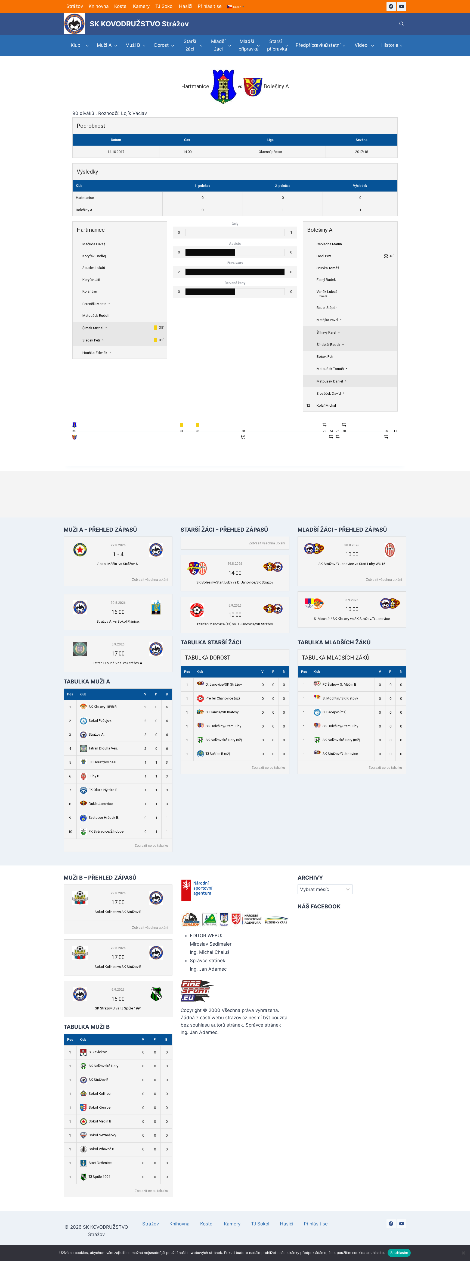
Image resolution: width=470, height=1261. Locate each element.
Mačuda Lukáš (94, 244)
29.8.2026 (234, 564)
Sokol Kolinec (99, 1093)
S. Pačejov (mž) (335, 712)
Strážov (74, 6)
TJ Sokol (164, 6)
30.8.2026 (118, 603)
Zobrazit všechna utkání (150, 580)
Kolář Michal (326, 405)
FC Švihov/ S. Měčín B (339, 684)
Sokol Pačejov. (100, 721)
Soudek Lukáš (93, 268)
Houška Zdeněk (94, 353)
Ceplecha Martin (329, 244)
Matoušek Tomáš (330, 369)
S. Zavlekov (98, 1052)
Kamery (141, 6)
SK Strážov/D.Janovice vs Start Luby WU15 (352, 564)
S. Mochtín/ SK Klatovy (340, 698)
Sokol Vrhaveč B (101, 1149)
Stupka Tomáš (328, 268)
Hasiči (185, 6)
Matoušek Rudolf (96, 315)
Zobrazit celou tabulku (151, 846)
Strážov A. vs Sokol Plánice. (118, 621)
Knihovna (99, 6)
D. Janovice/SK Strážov (224, 684)
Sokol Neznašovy (102, 1135)
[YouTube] (401, 6)
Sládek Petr (91, 340)
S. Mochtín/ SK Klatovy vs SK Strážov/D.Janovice (352, 619)
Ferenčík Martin (94, 304)
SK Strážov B (99, 1080)
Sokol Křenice (99, 1107)
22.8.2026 (118, 545)
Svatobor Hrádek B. (104, 817)
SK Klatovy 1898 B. (103, 707)
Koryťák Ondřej (94, 256)
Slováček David (329, 393)
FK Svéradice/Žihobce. (106, 831)
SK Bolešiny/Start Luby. (341, 726)
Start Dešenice (100, 1163)
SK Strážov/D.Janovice (340, 754)
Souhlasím (399, 1252)
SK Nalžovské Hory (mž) (341, 740)
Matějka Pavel (327, 320)
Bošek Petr (325, 357)
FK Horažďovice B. (103, 762)
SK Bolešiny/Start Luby (223, 726)
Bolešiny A (84, 210)
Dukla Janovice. (101, 804)
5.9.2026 (118, 644)
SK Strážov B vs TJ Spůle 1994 (118, 1008)
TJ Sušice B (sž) (218, 754)
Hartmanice (85, 198)
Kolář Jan (89, 291)
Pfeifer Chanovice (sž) (223, 698)
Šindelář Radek (328, 345)
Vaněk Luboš (327, 292)
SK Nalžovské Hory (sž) (224, 740)
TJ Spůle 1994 (99, 1177)
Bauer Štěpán (327, 308)
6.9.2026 (351, 600)
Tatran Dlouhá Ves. (103, 748)
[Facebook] (391, 6)
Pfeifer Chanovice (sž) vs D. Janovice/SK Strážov (235, 624)
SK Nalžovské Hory (103, 1066)
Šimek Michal (92, 328)
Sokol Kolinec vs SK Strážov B (118, 912)
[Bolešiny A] (74, 438)
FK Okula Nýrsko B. (103, 790)
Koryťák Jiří (91, 280)
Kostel (121, 6)
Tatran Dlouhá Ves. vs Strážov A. (118, 663)
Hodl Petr (324, 256)
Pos (70, 694)
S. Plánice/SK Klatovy (222, 712)
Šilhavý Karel (326, 332)
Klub (83, 694)
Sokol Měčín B (100, 1121)
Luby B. (94, 776)
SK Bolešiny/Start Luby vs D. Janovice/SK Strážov (234, 582)
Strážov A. (96, 734)
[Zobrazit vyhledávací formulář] (401, 24)
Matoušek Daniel (330, 381)
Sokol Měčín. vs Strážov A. (118, 564)
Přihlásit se (210, 6)
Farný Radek (326, 280)
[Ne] (463, 1253)
